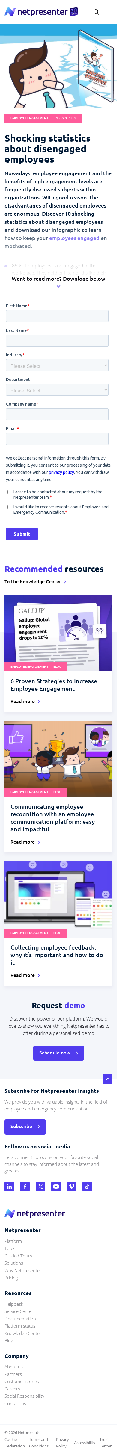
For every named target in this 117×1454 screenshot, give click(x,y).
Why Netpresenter (22, 1270)
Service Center (18, 1311)
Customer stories (21, 1381)
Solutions (13, 1263)
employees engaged (74, 238)
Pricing (11, 1278)
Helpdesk (13, 1304)
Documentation (20, 1319)
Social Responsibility (24, 1396)
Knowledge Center (22, 1333)
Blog (8, 1340)
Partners (13, 1374)
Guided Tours (18, 1256)
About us (13, 1367)
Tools (9, 1248)
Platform (13, 1241)
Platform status (19, 1326)
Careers (12, 1389)
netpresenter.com (41, 11)
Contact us (15, 1403)
